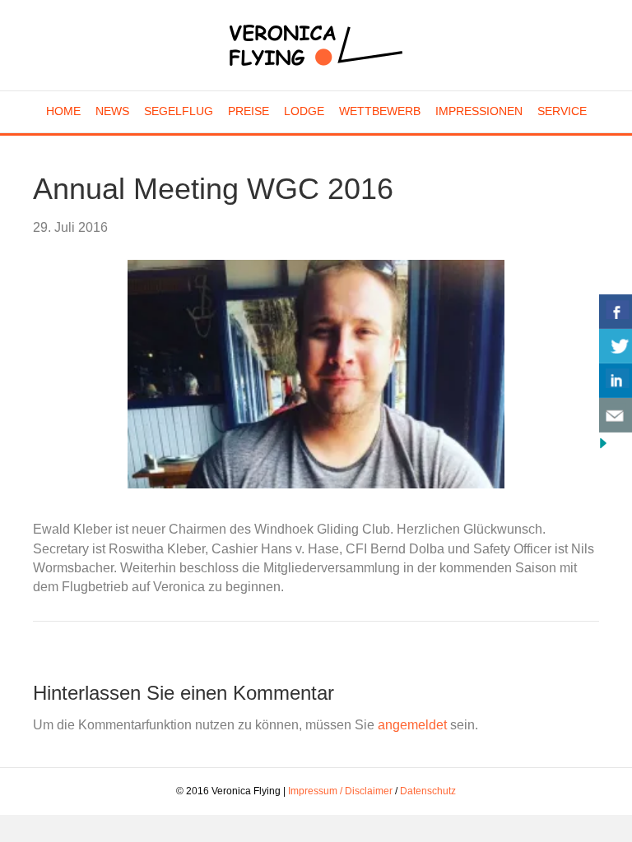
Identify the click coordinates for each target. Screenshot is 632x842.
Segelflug (178, 111)
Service (562, 111)
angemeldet (412, 725)
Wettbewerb (380, 111)
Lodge (304, 111)
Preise (248, 111)
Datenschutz (428, 791)
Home (63, 111)
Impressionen (479, 111)
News (112, 111)
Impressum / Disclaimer (340, 791)
